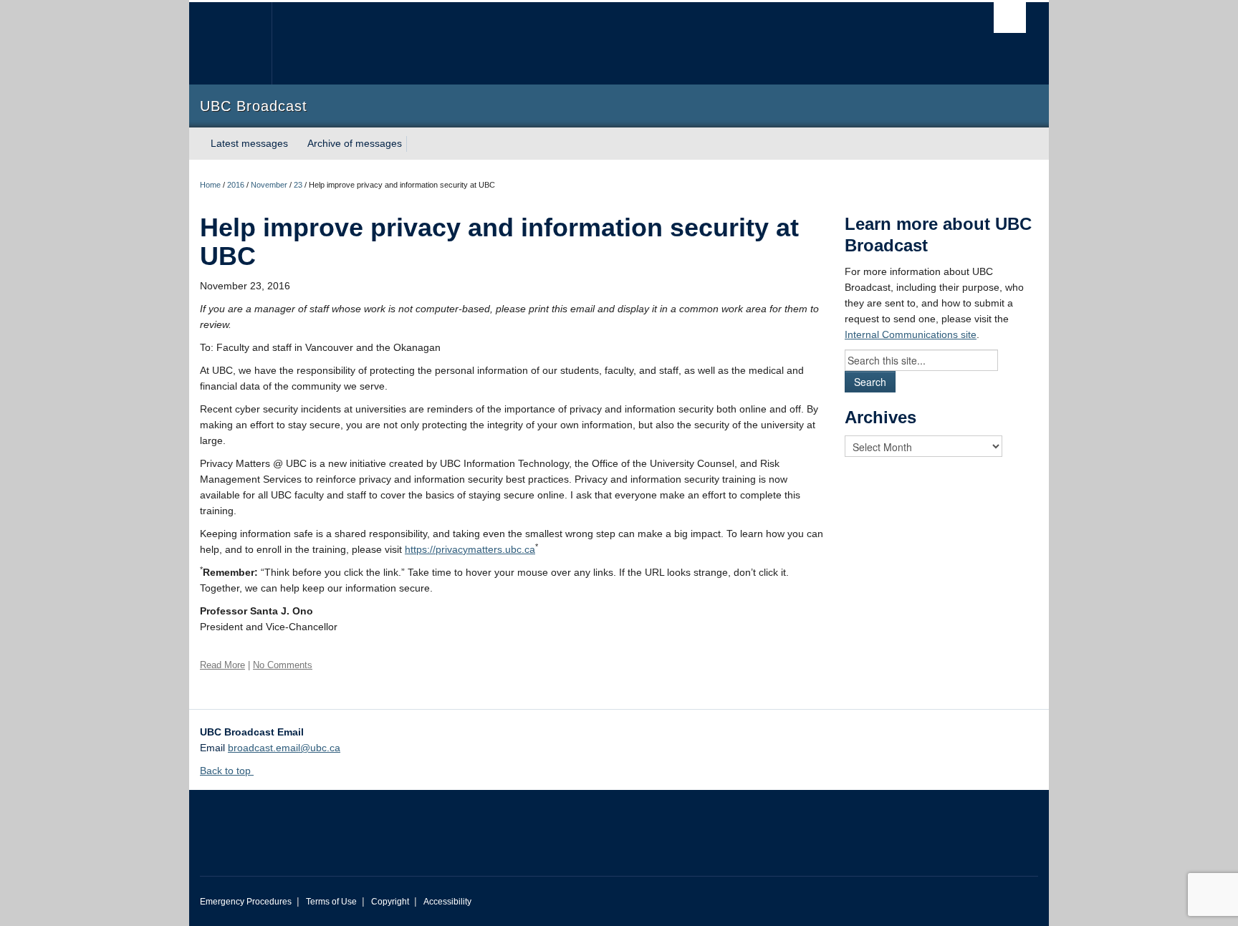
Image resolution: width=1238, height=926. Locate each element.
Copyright (390, 902)
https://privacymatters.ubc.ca (470, 549)
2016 (235, 184)
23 (298, 184)
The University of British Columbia (230, 43)
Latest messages (249, 143)
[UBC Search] (1010, 17)
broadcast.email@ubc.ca (284, 747)
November (269, 184)
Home (210, 184)
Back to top (227, 770)
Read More (222, 665)
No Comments (282, 665)
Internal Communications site (911, 334)
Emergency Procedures (246, 902)
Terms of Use (331, 902)
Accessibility (447, 902)
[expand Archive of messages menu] (414, 144)
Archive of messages (354, 143)
